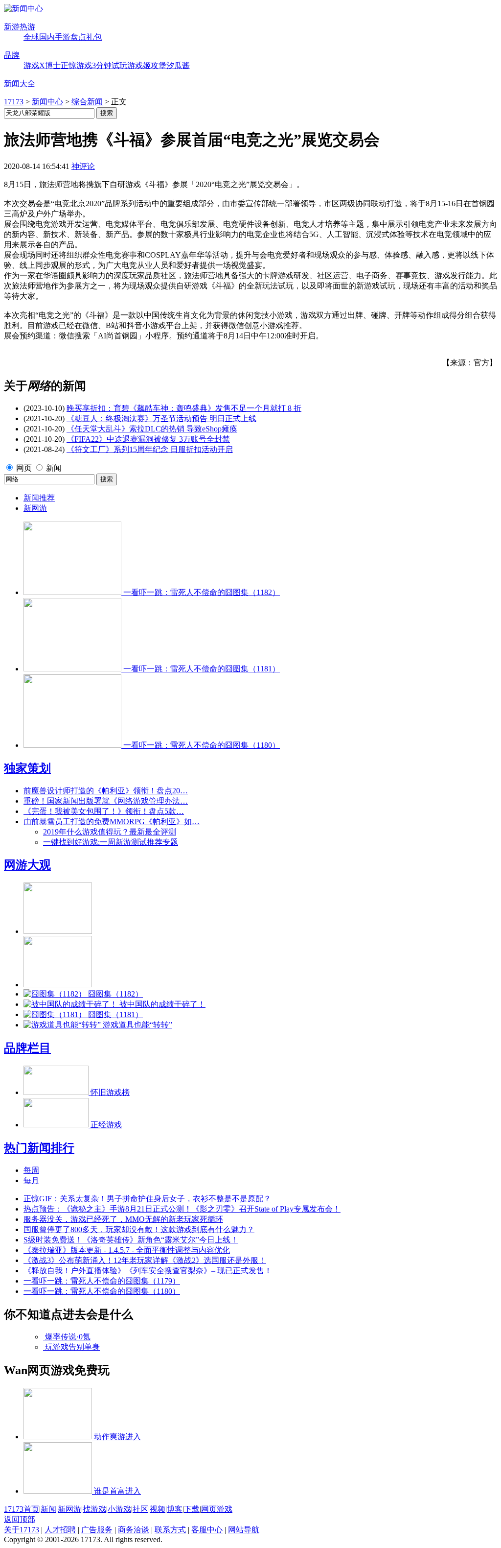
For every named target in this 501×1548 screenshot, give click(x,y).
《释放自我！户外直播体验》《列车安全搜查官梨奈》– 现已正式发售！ (147, 1270)
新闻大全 (19, 83)
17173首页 (21, 1509)
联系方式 (170, 1529)
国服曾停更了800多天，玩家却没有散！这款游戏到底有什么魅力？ (138, 1229)
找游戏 (94, 1509)
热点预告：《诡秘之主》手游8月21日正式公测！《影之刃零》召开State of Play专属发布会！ (182, 1209)
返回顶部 (19, 1519)
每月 (31, 1180)
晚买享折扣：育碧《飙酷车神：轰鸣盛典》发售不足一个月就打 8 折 (184, 408)
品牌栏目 (27, 1048)
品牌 (12, 55)
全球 (31, 37)
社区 (140, 1509)
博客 (174, 1509)
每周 (31, 1170)
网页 (24, 468)
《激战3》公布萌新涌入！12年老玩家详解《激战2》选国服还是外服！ (144, 1260)
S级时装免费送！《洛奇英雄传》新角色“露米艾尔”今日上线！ (130, 1240)
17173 (13, 101)
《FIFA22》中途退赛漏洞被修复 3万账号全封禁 (148, 439)
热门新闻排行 (39, 1148)
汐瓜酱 (178, 65)
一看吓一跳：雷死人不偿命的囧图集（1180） (101, 1291)
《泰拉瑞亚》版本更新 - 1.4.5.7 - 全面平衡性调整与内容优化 (126, 1250)
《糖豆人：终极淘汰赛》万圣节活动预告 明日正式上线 (161, 418)
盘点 (78, 37)
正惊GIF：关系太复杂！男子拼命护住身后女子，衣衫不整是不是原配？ (147, 1198)
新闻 (54, 468)
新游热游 (19, 27)
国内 (47, 37)
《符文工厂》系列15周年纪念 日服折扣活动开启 (150, 449)
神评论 (83, 166)
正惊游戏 (76, 65)
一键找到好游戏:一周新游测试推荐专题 (110, 842)
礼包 (94, 37)
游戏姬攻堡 (146, 65)
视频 (157, 1509)
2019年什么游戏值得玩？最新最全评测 (109, 832)
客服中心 (207, 1529)
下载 (192, 1509)
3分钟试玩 (109, 65)
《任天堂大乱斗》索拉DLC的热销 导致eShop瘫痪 (152, 429)
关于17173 (21, 1529)
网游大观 (27, 864)
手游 (62, 37)
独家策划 (27, 768)
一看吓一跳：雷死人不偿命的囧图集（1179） (101, 1281)
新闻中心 (47, 101)
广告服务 (97, 1529)
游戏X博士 (42, 65)
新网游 (35, 508)
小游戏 (119, 1509)
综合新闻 (87, 101)
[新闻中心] (23, 8)
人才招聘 (60, 1529)
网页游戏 (216, 1509)
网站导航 (243, 1529)
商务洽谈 (133, 1529)
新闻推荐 (39, 498)
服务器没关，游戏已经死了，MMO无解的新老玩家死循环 (123, 1219)
